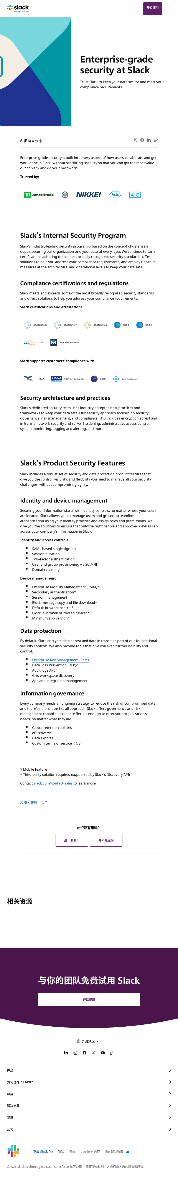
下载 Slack (40, 1151)
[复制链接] (156, 140)
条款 (72, 1151)
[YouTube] (103, 1053)
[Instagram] (75, 1053)
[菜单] (168, 8)
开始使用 (153, 7)
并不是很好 (106, 840)
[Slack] (18, 9)
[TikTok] (112, 1053)
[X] (94, 1053)
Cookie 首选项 (90, 1151)
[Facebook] (142, 140)
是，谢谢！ (71, 840)
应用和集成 (29, 802)
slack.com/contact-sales (53, 783)
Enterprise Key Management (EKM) (60, 659)
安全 (44, 802)
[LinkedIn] (149, 140)
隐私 (61, 1151)
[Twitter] (135, 140)
